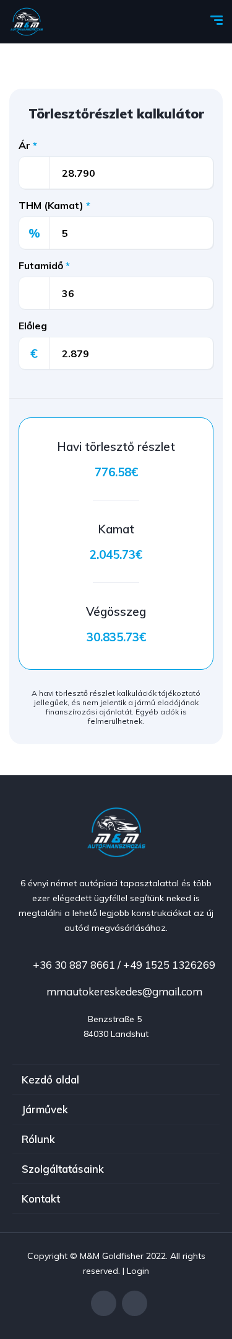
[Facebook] (103, 1303)
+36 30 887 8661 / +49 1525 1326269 (122, 964)
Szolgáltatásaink (63, 1168)
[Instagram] (134, 1303)
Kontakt (41, 1198)
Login (138, 1270)
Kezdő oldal (50, 1079)
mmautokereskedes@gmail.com (123, 991)
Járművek (45, 1109)
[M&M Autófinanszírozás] (26, 21)
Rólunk (38, 1138)
